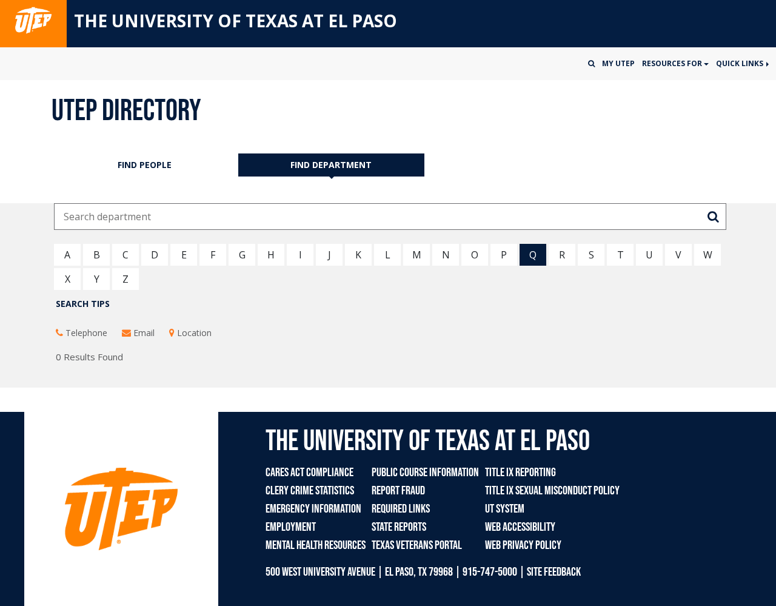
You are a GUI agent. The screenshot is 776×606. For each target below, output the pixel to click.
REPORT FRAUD (398, 490)
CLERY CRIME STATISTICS (310, 490)
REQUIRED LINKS (401, 509)
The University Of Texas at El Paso (235, 20)
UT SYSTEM (504, 509)
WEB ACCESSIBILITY (520, 527)
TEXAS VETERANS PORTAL (417, 545)
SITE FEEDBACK (554, 572)
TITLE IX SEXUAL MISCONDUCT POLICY (552, 490)
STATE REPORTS (399, 527)
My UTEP (618, 63)
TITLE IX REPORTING (520, 472)
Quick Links (740, 63)
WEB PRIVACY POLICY (523, 545)
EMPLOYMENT (291, 527)
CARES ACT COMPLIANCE (309, 472)
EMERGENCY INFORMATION (313, 509)
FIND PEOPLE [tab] (145, 164)
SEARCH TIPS (83, 303)
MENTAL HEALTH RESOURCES (316, 545)
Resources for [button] (673, 63)
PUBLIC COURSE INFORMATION (425, 472)
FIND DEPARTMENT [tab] (331, 164)
